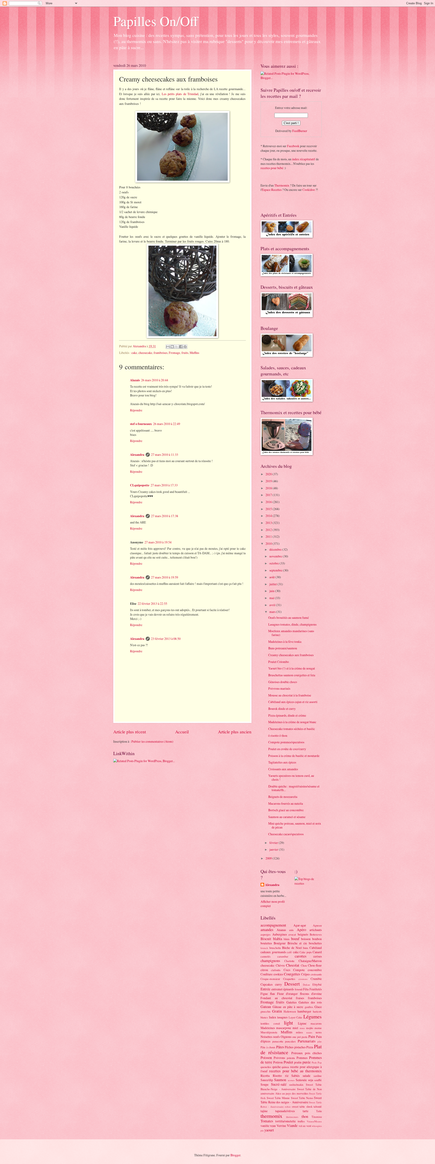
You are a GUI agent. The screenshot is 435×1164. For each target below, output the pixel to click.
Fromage (174, 352)
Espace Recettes (272, 189)
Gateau (266, 1006)
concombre (315, 970)
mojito (309, 1028)
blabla (277, 938)
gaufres (309, 1007)
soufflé (318, 1080)
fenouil (298, 989)
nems (319, 1032)
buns (305, 948)
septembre (276, 570)
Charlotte (289, 961)
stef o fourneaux (141, 424)
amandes (267, 929)
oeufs (276, 1036)
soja (310, 1080)
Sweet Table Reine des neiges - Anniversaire (291, 1100)
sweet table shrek (302, 1106)
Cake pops (306, 952)
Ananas (281, 930)
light (288, 1022)
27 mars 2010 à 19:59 (164, 577)
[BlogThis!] (172, 346)
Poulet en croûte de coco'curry (287, 749)
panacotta (277, 1041)
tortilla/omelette (285, 1121)
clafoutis (275, 970)
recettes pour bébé (272, 168)
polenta (291, 1058)
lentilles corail (270, 1023)
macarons (316, 1023)
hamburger (304, 1011)
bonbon (317, 939)
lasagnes (282, 1017)
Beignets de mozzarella (282, 796)
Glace (318, 1007)
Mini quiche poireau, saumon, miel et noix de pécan (294, 825)
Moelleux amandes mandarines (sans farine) (291, 633)
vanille (265, 1125)
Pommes (302, 1058)
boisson (306, 939)
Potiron (278, 1062)
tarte (305, 1111)
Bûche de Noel (292, 948)
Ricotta (265, 1075)
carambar (282, 956)
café (289, 952)
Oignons (286, 1036)
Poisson (266, 1057)
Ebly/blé (317, 984)
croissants (316, 974)
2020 (269, 474)
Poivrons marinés (279, 688)
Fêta (306, 989)
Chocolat (292, 965)
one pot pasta (299, 1037)
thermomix (271, 1116)
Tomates (267, 1120)
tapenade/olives (285, 1111)
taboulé (318, 1106)
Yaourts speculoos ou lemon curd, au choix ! (291, 777)
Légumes (312, 1016)
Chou (304, 965)
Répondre (136, 410)
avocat (292, 934)
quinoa (285, 1067)
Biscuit (266, 938)
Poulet (288, 1062)
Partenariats (306, 1041)
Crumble (316, 979)
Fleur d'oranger (287, 993)
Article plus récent (129, 731)
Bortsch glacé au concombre (286, 810)
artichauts (315, 930)
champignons (270, 960)
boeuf (295, 938)
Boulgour (280, 943)
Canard (317, 952)
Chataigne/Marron (310, 961)
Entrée (265, 988)
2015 (269, 509)
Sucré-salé (278, 1084)
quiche (276, 1067)
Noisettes (266, 1036)
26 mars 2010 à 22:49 (166, 424)
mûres (299, 1032)
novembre (276, 556)
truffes (301, 1121)
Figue (264, 993)
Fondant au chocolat (276, 998)
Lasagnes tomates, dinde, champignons (292, 624)
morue (318, 1028)
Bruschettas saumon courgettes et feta (291, 675)
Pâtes (280, 1046)
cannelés (266, 956)
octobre (274, 563)
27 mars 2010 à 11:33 (164, 454)
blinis (287, 939)
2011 (269, 536)
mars (272, 612)
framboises (160, 352)
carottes (300, 956)
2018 (269, 488)
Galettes (291, 1002)
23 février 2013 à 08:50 (166, 638)
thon (305, 1116)
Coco (287, 970)
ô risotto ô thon (277, 735)
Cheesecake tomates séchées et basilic (291, 729)
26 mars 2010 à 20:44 (154, 380)
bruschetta (275, 948)
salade (306, 1075)
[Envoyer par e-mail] (168, 346)
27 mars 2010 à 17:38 (164, 516)
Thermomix (281, 185)
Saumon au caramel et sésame (286, 817)
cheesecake (145, 352)
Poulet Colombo (278, 662)
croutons (302, 979)
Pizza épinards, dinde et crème (287, 715)
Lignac (302, 1023)
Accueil (182, 731)
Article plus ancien (234, 731)
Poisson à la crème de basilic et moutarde (293, 756)
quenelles (266, 1067)
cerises (317, 956)
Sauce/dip (267, 1080)
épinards (288, 989)
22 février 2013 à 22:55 (152, 603)
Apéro (301, 929)
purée (306, 1062)
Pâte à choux (268, 1047)
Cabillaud (315, 948)
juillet (273, 584)
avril (272, 605)
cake (134, 352)
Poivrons (279, 1058)
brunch (264, 948)
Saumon (280, 1079)
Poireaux (297, 1053)
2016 (269, 502)
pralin (298, 1062)
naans (309, 1032)
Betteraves (316, 934)
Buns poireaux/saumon (282, 648)
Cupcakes (267, 984)
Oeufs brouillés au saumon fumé (288, 617)
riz (286, 1075)
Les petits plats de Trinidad (180, 94)
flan (272, 993)
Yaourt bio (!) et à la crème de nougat (291, 668)
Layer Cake (295, 1017)
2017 (269, 495)
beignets (303, 934)
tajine (264, 1111)
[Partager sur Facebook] (181, 346)
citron (264, 970)
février (274, 842)
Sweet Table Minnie (278, 1098)
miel (295, 1028)
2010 (269, 543)
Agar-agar (299, 925)
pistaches (300, 1047)
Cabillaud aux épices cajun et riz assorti (292, 702)
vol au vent (305, 1126)
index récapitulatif (303, 159)
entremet (277, 989)
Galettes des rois (310, 1002)
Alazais (135, 380)
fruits (184, 352)
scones (291, 1080)
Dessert (292, 983)
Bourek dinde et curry (282, 708)
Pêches (289, 1047)
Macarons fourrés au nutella (285, 803)
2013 (269, 523)
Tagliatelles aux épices (282, 762)
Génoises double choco (282, 682)
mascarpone (283, 1028)
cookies (278, 974)
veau (273, 1125)
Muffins (194, 352)
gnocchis (266, 1011)
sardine (318, 1076)
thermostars (292, 1116)
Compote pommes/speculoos (286, 742)
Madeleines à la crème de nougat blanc (292, 722)
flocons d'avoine (311, 993)
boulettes (266, 943)
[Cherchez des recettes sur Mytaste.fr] (308, 883)
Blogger (235, 1155)
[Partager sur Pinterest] (185, 346)
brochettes (315, 943)
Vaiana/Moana (314, 1121)
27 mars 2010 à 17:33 (164, 485)
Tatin (319, 1111)
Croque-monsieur (270, 979)
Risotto (277, 1075)
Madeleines (268, 1028)
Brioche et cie (297, 943)
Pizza (309, 1047)
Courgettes (292, 974)
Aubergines (279, 934)
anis (291, 930)
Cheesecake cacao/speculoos (286, 834)
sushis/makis (296, 1084)
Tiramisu (317, 1116)
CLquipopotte (139, 485)
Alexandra (137, 454)
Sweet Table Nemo (302, 1098)
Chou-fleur (315, 965)
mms (302, 1028)
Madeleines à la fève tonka (284, 641)
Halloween (290, 1011)
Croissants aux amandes (283, 769)
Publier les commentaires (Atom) (152, 741)
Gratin (277, 1011)
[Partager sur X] (176, 346)
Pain (311, 1036)
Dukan (306, 984)
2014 (269, 516)
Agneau (317, 925)
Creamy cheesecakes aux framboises (291, 655)
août (272, 577)
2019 (269, 481)
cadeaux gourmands (273, 952)
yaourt (269, 1130)
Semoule (301, 1080)
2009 (269, 858)
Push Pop (317, 1062)
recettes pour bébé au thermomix (295, 1070)
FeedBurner (299, 131)
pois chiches (313, 1053)
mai (272, 598)
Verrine (281, 1125)
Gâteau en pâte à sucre (288, 1007)
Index (272, 1017)
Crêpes (305, 974)
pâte (319, 1041)
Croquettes (289, 979)
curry (278, 984)
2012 (269, 530)
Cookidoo (308, 189)
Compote (299, 970)
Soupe (264, 1084)
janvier (274, 849)
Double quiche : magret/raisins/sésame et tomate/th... (293, 788)
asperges (266, 934)
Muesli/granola (269, 1032)
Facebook (293, 146)
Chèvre (280, 965)
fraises (300, 998)
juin (272, 591)
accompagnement (273, 925)
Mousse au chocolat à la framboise (289, 695)
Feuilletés (315, 989)
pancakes (290, 1041)
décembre (275, 549)
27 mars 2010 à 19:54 (158, 542)
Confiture (267, 974)
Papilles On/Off (155, 21)
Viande (292, 1125)
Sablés (295, 1075)
